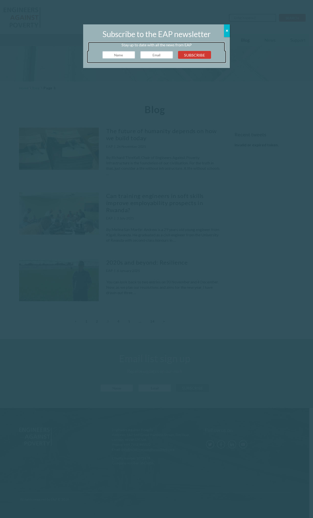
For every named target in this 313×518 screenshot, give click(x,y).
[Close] (227, 30)
